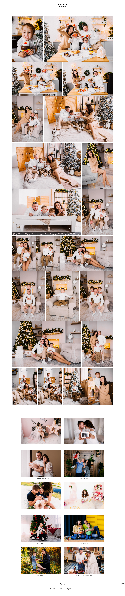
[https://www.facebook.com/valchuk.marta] (61, 584)
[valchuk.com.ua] (62, 5)
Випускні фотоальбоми (56, 11)
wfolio (64, 594)
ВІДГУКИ (83, 11)
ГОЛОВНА (33, 11)
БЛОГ (76, 11)
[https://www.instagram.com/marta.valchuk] (64, 584)
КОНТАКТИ (91, 11)
